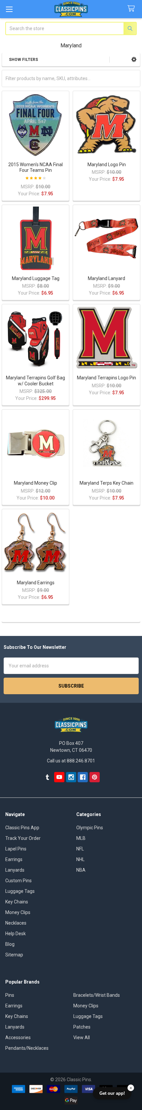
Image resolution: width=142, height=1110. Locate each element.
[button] (134, 59)
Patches (81, 1027)
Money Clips (17, 912)
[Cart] (132, 9)
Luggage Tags (20, 891)
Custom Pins (18, 880)
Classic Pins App (22, 827)
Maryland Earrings (35, 582)
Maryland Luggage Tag (35, 278)
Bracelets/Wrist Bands (96, 995)
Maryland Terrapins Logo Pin (106, 377)
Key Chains (16, 901)
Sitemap (14, 954)
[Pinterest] (94, 777)
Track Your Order (23, 838)
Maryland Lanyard (106, 278)
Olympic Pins (89, 827)
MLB (81, 838)
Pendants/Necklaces (27, 1048)
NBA (81, 870)
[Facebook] (83, 777)
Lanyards (14, 870)
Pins (9, 995)
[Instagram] (71, 777)
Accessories (18, 1037)
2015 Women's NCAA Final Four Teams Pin (35, 167)
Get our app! (112, 1093)
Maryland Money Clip (35, 483)
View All (81, 1037)
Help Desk (15, 933)
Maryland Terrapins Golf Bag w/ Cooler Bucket (35, 380)
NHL (80, 859)
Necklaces (15, 923)
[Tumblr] (47, 777)
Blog (10, 944)
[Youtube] (59, 777)
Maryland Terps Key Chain (106, 483)
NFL (80, 848)
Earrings (13, 859)
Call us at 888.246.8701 (71, 760)
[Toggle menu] (9, 9)
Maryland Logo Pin (107, 164)
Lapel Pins (15, 848)
